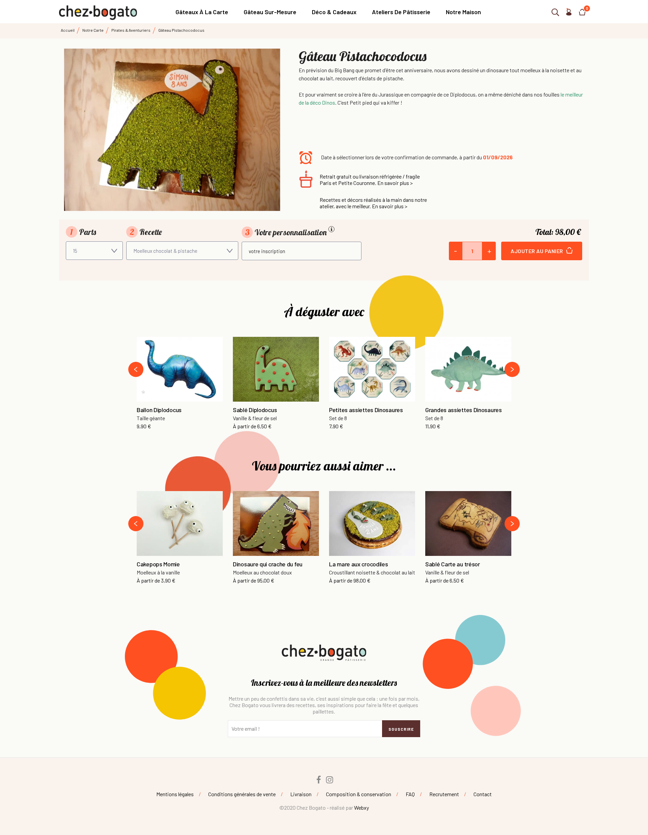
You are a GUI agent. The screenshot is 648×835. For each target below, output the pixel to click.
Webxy (361, 807)
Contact (483, 794)
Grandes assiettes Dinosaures (463, 410)
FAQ (410, 794)
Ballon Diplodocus (159, 410)
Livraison (301, 794)
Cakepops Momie (158, 564)
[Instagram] (330, 780)
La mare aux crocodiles (358, 564)
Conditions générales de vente (242, 794)
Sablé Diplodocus (255, 410)
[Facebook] (319, 780)
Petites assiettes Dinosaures (366, 410)
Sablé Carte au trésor (452, 564)
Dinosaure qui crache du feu (267, 564)
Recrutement (444, 794)
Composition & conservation (358, 794)
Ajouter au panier (537, 251)
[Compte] (568, 13)
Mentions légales (175, 794)
